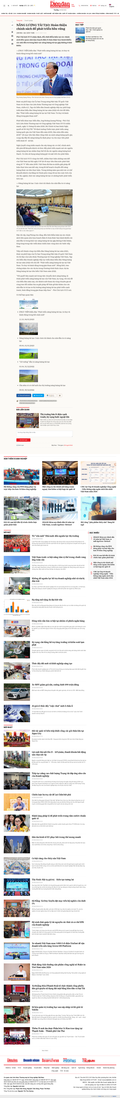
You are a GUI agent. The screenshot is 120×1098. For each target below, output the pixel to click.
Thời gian (60, 445)
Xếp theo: (54, 445)
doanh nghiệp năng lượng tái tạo (48, 400)
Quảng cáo (103, 5)
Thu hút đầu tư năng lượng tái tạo (28, 400)
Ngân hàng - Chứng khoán (77, 13)
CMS (101, 1096)
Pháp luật (39, 13)
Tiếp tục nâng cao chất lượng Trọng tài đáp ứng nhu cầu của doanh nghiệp (59, 774)
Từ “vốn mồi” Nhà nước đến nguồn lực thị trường (55, 536)
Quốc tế (64, 13)
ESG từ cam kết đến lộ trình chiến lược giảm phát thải (20, 523)
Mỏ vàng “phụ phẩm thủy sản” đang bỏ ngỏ (97, 523)
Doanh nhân (31, 13)
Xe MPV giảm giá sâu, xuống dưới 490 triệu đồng (55, 685)
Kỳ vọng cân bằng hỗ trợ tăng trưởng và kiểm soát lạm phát (58, 643)
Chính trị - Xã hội (7, 13)
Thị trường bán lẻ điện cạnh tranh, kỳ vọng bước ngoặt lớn (54, 415)
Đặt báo (94, 5)
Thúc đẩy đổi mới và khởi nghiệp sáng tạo (52, 663)
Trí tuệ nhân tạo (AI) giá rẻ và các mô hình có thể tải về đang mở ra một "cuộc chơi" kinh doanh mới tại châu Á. (57, 712)
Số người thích (68, 445)
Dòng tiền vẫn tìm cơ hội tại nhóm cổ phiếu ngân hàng (58, 621)
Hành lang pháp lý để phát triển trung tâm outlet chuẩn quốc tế (59, 817)
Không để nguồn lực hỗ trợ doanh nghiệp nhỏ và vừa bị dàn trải (58, 579)
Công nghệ (109, 13)
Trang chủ (19, 20)
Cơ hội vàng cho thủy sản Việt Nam (49, 858)
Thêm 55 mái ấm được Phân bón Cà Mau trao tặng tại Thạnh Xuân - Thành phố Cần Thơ (57, 1029)
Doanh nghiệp (21, 13)
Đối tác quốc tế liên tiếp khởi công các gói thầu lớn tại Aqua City (58, 732)
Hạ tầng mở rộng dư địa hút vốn (47, 600)
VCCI (14, 13)
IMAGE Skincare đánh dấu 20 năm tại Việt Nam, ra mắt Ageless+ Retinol (58, 523)
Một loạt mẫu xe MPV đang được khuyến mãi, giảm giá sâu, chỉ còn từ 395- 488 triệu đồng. (58, 690)
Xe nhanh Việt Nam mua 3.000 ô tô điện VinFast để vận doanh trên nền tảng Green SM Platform (58, 944)
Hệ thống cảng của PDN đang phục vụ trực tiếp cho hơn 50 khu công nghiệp (20, 488)
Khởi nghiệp (48, 13)
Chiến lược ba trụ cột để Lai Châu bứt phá (51, 794)
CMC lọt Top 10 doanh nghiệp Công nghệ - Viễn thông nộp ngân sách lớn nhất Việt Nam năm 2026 (98, 489)
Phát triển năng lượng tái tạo (27, 403)
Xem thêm (45, 1050)
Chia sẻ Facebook (25, 395)
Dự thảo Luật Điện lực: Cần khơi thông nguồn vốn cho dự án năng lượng (95, 38)
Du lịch (89, 13)
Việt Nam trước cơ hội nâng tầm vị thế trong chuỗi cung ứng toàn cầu (59, 558)
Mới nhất (15, 5)
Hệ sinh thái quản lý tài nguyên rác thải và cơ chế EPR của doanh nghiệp (58, 923)
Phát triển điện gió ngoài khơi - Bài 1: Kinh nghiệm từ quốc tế (94, 29)
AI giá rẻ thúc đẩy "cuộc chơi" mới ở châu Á (52, 706)
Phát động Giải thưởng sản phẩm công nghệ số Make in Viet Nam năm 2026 (59, 965)
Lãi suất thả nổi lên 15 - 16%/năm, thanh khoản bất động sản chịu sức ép (59, 753)
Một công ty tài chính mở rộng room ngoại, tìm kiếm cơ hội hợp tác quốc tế (58, 488)
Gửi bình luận (23, 440)
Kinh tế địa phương (98, 13)
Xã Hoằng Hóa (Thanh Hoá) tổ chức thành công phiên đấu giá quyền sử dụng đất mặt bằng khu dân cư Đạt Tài (58, 987)
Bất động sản (57, 13)
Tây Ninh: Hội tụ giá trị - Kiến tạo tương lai (53, 879)
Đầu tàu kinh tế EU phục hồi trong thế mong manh (56, 837)
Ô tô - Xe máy (64, 1071)
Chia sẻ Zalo (39, 395)
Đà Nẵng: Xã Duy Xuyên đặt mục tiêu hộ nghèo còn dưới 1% (59, 902)
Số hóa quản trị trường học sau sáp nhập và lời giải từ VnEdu (57, 1008)
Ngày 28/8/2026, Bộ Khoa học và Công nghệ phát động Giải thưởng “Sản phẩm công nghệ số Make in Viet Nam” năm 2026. (59, 974)
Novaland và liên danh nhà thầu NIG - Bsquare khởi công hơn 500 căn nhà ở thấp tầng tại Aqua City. (57, 740)
